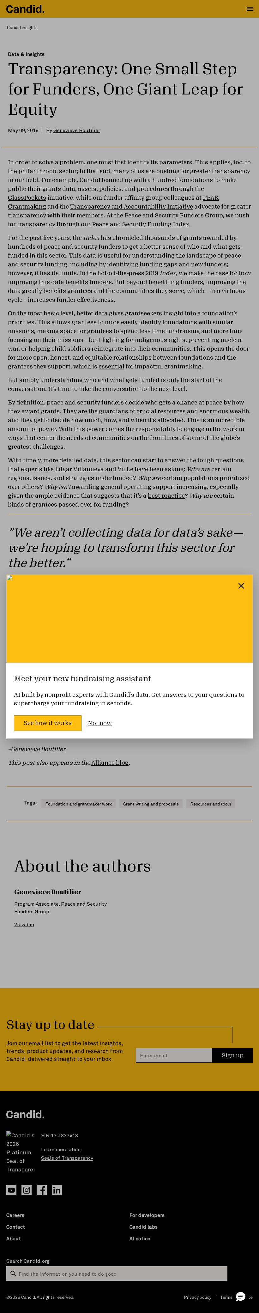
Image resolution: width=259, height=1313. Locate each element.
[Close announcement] (241, 586)
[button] (241, 1296)
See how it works (48, 723)
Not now (100, 723)
